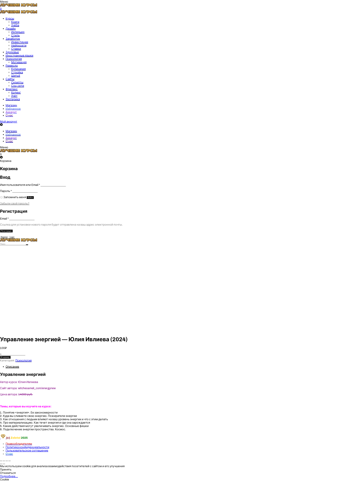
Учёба (15, 25)
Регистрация (6, 231)
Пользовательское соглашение (27, 450)
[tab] (182, 366)
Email (4, 218)
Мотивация (19, 62)
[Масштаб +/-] (9, 460)
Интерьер (17, 31)
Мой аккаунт (8, 121)
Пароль (6, 191)
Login (12, 237)
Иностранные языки (19, 55)
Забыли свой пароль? (14, 203)
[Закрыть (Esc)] (1, 460)
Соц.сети (17, 85)
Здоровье (12, 52)
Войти (30, 197)
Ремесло (12, 65)
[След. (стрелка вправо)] (4, 463)
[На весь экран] (7, 460)
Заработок (13, 38)
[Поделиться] (4, 460)
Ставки (16, 48)
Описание (12, 366)
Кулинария (18, 68)
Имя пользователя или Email (20, 184)
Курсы (10, 18)
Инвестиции (19, 42)
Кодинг (16, 92)
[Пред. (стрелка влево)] (1, 463)
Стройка (17, 72)
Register (4, 237)
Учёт (14, 95)
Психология (14, 58)
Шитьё (15, 75)
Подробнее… (9, 476)
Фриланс (12, 89)
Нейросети (18, 45)
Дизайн (11, 28)
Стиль (15, 35)
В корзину (5, 357)
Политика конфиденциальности (27, 447)
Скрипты (17, 82)
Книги (15, 21)
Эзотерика (13, 99)
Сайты (10, 79)
